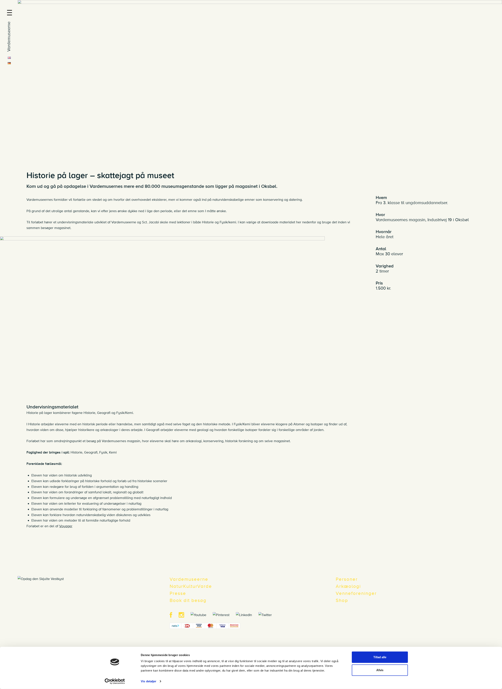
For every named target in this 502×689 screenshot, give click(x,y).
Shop (342, 600)
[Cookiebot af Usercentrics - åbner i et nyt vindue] (115, 681)
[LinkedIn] (246, 615)
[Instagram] (184, 615)
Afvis (379, 670)
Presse (178, 593)
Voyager (65, 526)
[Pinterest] (224, 615)
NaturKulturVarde (191, 586)
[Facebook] (174, 615)
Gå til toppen (495, 570)
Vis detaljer (148, 681)
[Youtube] (201, 615)
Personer (347, 579)
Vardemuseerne (189, 579)
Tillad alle (379, 657)
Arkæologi (348, 586)
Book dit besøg (188, 600)
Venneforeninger (356, 593)
